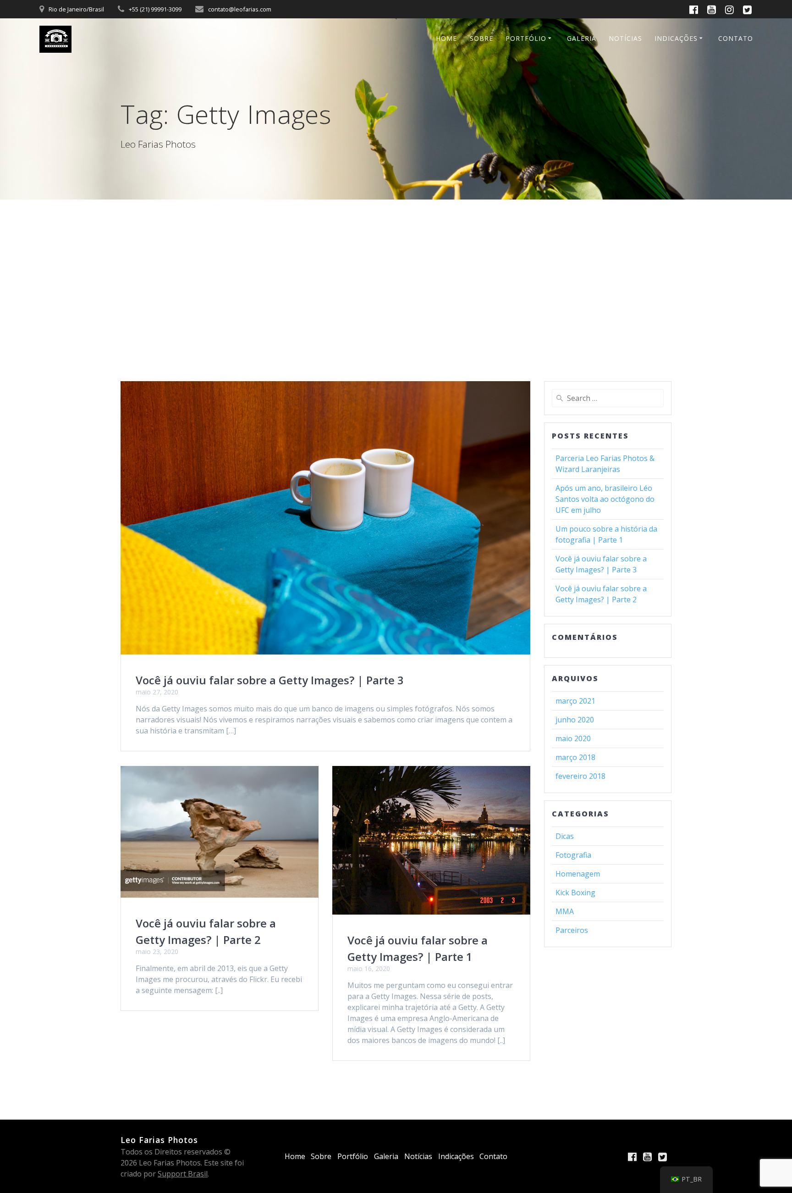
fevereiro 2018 (580, 776)
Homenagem (578, 874)
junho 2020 (575, 720)
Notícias (625, 38)
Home (446, 38)
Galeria (581, 38)
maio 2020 (573, 738)
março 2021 (575, 701)
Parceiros (572, 930)
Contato (735, 38)
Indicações (676, 38)
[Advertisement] (396, 268)
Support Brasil (183, 1174)
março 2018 (575, 757)
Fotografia (573, 855)
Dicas (565, 836)
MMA (565, 911)
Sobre (481, 38)
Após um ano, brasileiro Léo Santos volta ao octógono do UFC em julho (605, 499)
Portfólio (526, 38)
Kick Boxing (575, 893)
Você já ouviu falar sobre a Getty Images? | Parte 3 (270, 680)
